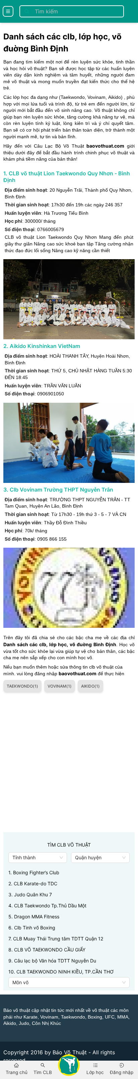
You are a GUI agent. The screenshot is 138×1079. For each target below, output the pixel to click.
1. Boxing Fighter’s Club (33, 872)
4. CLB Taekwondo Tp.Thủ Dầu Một (47, 905)
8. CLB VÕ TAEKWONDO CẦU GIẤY (46, 949)
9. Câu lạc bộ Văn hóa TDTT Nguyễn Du (52, 960)
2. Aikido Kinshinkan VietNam (41, 346)
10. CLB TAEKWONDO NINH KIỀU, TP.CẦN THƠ (61, 971)
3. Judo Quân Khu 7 (30, 894)
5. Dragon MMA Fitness (33, 916)
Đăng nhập (121, 1072)
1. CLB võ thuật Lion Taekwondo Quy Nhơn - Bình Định (66, 176)
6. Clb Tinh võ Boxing (31, 927)
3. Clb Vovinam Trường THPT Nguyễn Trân (58, 489)
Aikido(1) (90, 686)
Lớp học (95, 1072)
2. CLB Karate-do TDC (32, 883)
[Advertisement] (69, 763)
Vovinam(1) (60, 686)
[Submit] (26, 11)
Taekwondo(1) (22, 686)
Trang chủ (16, 1072)
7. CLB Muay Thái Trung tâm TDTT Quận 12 (55, 938)
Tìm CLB (42, 1072)
